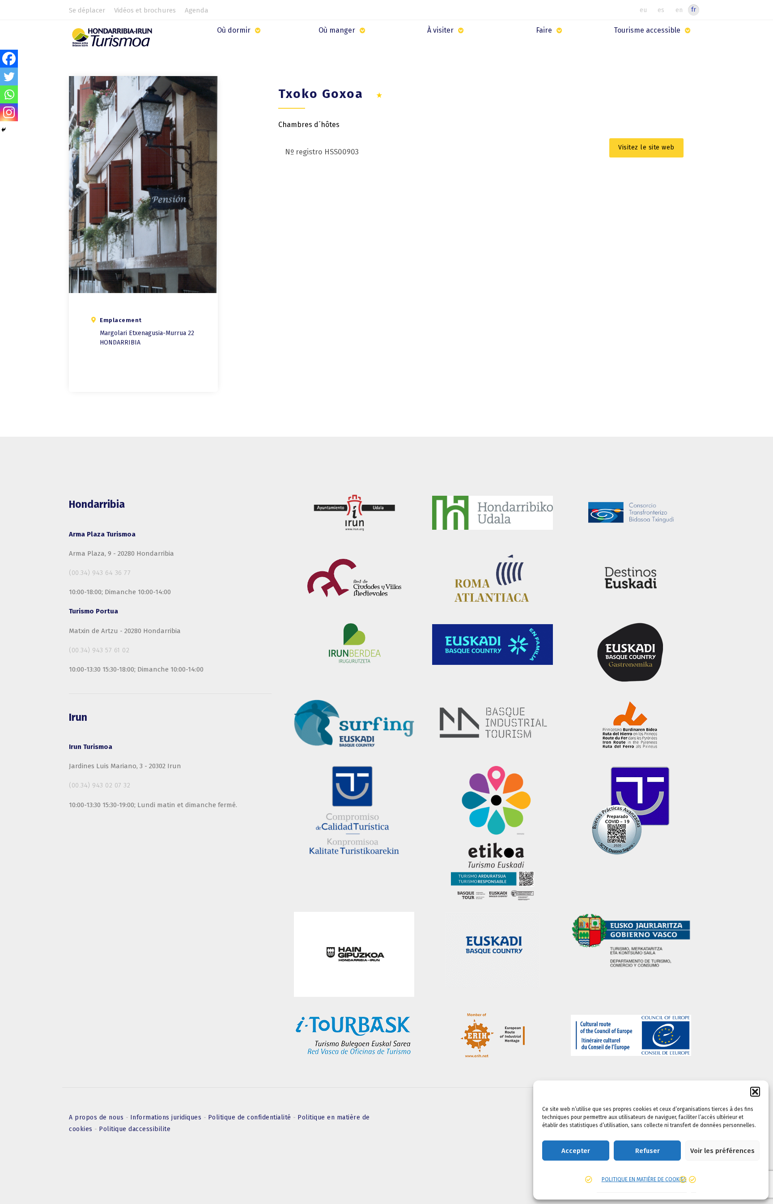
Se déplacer (87, 10)
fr (693, 9)
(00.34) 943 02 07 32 (99, 785)
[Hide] (3, 129)
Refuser (647, 1151)
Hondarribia (120, 342)
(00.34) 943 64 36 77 (100, 573)
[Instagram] (9, 112)
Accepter (575, 1151)
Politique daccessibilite (134, 1129)
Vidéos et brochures (145, 10)
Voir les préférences (722, 1151)
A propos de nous (97, 1117)
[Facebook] (9, 59)
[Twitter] (9, 76)
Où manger (337, 30)
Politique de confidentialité (250, 1117)
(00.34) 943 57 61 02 (99, 650)
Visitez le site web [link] (646, 147)
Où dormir (234, 30)
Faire (544, 30)
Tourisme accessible (647, 30)
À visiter (440, 30)
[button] (755, 1091)
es (661, 9)
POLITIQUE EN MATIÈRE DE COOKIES (644, 1179)
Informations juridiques (167, 1117)
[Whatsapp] (9, 94)
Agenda (196, 10)
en (679, 9)
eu (643, 9)
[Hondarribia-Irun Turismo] (114, 40)
